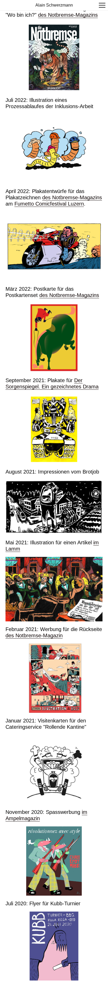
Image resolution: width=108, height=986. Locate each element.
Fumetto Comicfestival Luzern (49, 204)
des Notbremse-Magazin (34, 635)
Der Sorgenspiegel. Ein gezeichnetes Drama (52, 383)
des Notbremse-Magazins (68, 15)
